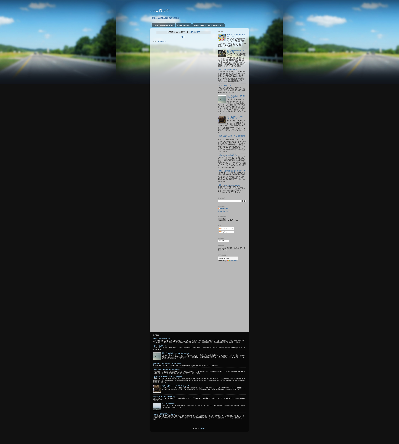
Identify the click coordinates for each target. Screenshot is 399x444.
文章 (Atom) (162, 41)
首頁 (183, 37)
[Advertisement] (232, 296)
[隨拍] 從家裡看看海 (168, 403)
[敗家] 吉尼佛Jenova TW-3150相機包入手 (235, 117)
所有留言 (224, 232)
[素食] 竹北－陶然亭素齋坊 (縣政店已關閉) (167, 364)
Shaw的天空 (224, 208)
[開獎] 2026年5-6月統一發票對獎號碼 (165, 18)
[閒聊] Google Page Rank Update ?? (230, 185)
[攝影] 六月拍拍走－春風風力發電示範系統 (208, 25)
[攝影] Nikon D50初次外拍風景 (229, 155)
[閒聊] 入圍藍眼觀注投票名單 (164, 25)
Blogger (202, 428)
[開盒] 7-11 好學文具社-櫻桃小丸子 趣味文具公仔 (236, 35)
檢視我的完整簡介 (224, 211)
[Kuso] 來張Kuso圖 (183, 25)
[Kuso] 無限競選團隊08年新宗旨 (164, 414)
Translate (234, 260)
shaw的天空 (160, 10)
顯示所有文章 (195, 32)
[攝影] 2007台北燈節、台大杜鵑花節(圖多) (168, 377)
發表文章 (224, 228)
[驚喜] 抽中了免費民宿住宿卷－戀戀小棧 (232, 171)
